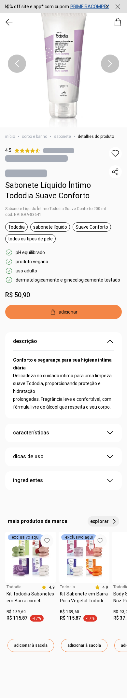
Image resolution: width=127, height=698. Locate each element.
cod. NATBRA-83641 (23, 214)
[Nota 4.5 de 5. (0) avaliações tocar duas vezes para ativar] (58, 150)
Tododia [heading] (14, 587)
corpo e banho (34, 136)
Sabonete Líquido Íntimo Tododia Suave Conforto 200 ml (55, 208)
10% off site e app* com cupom (36, 6)
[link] (31, 600)
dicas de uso (28, 456)
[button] (63, 63)
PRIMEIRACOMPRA (90, 6)
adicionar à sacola (31, 645)
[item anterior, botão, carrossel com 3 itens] (7, 6)
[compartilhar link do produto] (115, 171)
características (31, 433)
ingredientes (28, 480)
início (10, 136)
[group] (57, 6)
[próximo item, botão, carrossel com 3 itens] (107, 6)
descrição (25, 341)
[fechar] (118, 6)
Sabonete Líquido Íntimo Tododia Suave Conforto (48, 190)
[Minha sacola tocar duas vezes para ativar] (117, 22)
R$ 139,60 (16, 611)
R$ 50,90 (17, 295)
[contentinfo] (48, 587)
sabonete (62, 136)
